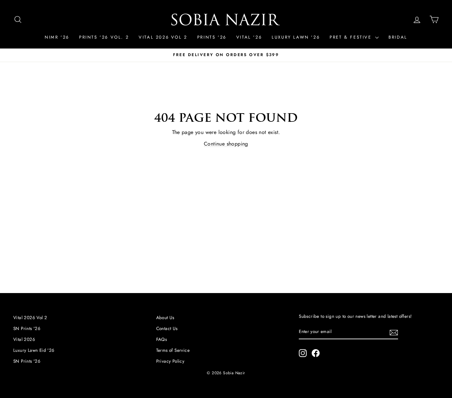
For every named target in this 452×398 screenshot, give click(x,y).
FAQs (161, 339)
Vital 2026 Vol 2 (163, 37)
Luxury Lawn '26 (296, 37)
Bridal (397, 37)
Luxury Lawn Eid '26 (34, 350)
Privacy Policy (170, 361)
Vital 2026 (24, 339)
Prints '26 (211, 37)
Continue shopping (226, 144)
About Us (165, 317)
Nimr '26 (57, 37)
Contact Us (167, 328)
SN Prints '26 (26, 328)
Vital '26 (249, 37)
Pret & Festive (352, 37)
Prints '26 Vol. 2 (104, 37)
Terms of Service (173, 350)
